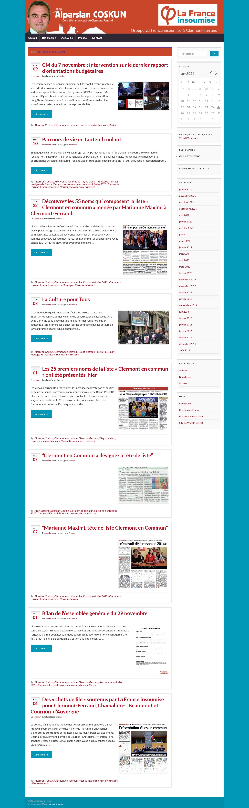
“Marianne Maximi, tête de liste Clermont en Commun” (105, 528)
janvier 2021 (185, 247)
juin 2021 (184, 234)
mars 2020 (184, 266)
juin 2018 (184, 311)
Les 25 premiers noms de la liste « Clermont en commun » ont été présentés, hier (105, 372)
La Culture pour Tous (66, 299)
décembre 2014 (187, 343)
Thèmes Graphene (56, 804)
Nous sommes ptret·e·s (82, 441)
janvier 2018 (185, 324)
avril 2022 (184, 215)
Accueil (32, 37)
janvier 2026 (185, 189)
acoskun (37, 76)
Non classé (185, 376)
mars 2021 (184, 240)
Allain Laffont (42, 510)
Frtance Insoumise (89, 780)
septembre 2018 (188, 305)
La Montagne (67, 285)
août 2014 (184, 350)
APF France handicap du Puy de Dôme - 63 (77, 181)
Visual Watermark (188, 138)
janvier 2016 (185, 331)
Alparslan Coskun (44, 125)
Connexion (185, 403)
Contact (97, 37)
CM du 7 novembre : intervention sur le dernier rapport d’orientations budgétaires (105, 68)
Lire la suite (41, 113)
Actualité (67, 37)
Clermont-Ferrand (88, 438)
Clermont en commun (66, 125)
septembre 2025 (188, 208)
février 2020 (185, 273)
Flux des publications (190, 409)
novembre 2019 (187, 285)
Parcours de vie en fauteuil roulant (81, 139)
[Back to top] (241, 800)
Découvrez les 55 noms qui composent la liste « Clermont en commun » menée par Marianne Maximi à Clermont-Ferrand (99, 207)
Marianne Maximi (107, 125)
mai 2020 (184, 253)
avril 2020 (184, 260)
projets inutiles (87, 187)
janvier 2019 (185, 298)
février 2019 (185, 292)
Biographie (49, 37)
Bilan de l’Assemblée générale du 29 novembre (95, 613)
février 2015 (185, 337)
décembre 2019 (187, 279)
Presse (82, 37)
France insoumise (88, 125)
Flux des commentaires (191, 416)
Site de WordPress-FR (191, 422)
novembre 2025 (187, 195)
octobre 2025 (186, 202)
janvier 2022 (185, 221)
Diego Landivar (107, 438)
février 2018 (185, 318)
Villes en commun (40, 783)
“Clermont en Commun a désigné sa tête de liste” (97, 455)
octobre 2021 (186, 228)
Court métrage (87, 351)
